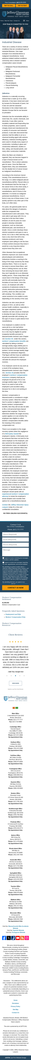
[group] (15, 675)
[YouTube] (18, 938)
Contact (5, 505)
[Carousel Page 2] (11, 676)
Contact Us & (15, 526)
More (27, 20)
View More (15, 683)
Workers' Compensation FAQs (15, 617)
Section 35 (9, 339)
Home (2, 20)
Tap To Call (8, 5)
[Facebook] (4, 938)
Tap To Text (22, 5)
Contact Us (17, 20)
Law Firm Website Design (15, 1057)
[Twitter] (9, 938)
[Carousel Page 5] (24, 676)
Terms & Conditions (21, 583)
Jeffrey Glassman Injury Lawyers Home (15, 14)
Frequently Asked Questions (13, 611)
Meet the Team (9, 20)
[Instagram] (27, 938)
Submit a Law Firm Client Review (15, 689)
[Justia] (13, 938)
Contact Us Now (15, 588)
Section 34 (9, 373)
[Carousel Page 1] (7, 676)
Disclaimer (15, 1003)
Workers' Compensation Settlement (11, 598)
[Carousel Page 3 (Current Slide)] (15, 676)
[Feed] (22, 938)
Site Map (15, 1009)
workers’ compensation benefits (14, 341)
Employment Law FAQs (13, 614)
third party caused (12, 434)
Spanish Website (18, 930)
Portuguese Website (18, 932)
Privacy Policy (7, 583)
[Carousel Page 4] (20, 676)
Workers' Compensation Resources (11, 624)
